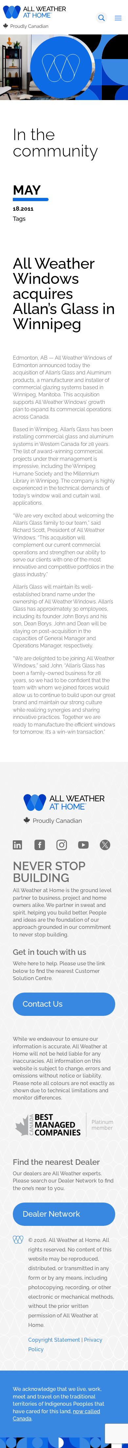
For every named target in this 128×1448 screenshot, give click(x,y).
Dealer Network (51, 1214)
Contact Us (43, 1004)
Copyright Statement (54, 1340)
